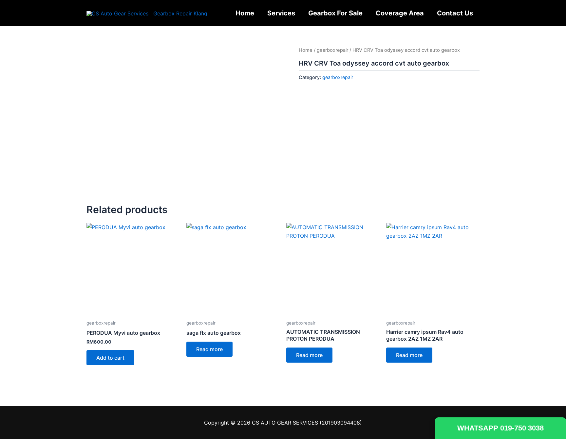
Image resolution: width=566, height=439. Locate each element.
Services (281, 13)
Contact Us (455, 13)
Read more (209, 349)
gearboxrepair (332, 50)
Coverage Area (400, 13)
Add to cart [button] (110, 357)
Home (245, 13)
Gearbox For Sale (335, 13)
